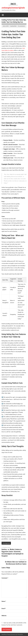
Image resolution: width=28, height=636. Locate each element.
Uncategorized (6, 543)
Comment (5, 578)
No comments (21, 26)
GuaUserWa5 (13, 26)
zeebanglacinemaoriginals (13, 7)
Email (4, 608)
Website (4, 615)
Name (4, 601)
